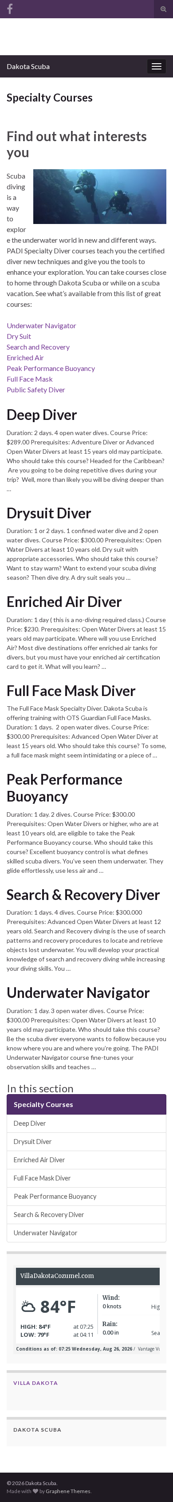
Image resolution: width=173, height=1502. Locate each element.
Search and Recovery (38, 346)
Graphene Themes (68, 1491)
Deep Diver (42, 414)
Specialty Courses (43, 1104)
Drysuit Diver (49, 513)
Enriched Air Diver (64, 601)
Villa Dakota (35, 1383)
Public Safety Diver (36, 389)
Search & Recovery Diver (83, 894)
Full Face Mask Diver (71, 690)
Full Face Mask (30, 378)
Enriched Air (25, 357)
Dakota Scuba (28, 66)
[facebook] (10, 7)
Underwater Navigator (41, 325)
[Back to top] (153, 1482)
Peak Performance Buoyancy (51, 368)
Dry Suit (19, 336)
